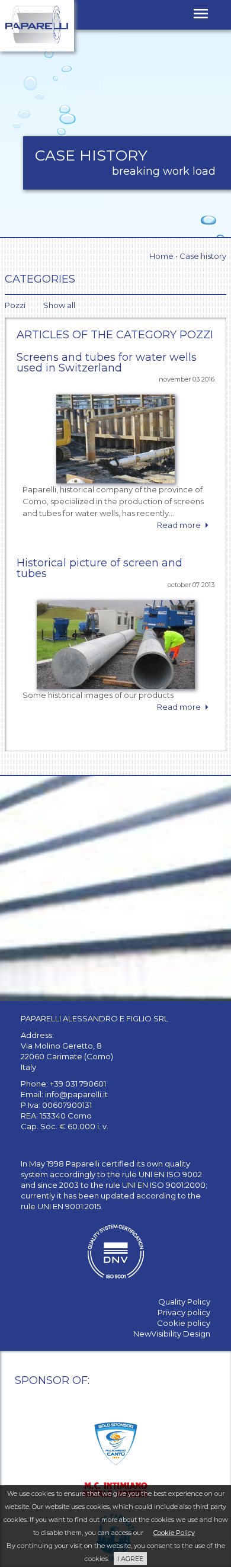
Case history (202, 256)
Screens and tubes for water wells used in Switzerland (107, 362)
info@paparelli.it (76, 1094)
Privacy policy (184, 1312)
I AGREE (130, 1559)
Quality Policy (184, 1301)
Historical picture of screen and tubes (99, 568)
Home (161, 256)
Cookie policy (183, 1323)
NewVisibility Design (171, 1333)
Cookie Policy (174, 1532)
